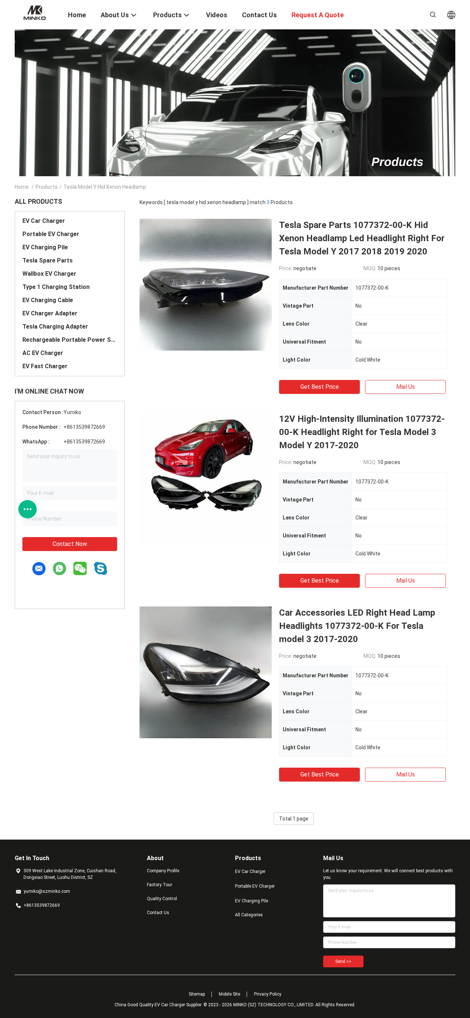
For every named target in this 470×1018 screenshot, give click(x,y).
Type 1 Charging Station (56, 286)
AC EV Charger (42, 352)
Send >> (343, 961)
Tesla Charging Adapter (55, 326)
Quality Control (162, 898)
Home (22, 187)
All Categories (249, 914)
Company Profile (163, 870)
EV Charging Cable (47, 300)
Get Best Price (319, 386)
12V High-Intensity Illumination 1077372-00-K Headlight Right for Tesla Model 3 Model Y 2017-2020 (362, 432)
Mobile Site (229, 994)
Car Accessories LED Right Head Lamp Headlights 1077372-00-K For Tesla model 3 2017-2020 (357, 626)
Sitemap (197, 994)
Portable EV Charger (50, 234)
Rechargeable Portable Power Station (69, 339)
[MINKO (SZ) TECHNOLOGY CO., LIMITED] (36, 12)
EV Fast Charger (45, 366)
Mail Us (405, 386)
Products (47, 187)
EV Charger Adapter (49, 313)
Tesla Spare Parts (47, 260)
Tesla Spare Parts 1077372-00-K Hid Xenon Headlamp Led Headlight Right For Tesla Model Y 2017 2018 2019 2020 (362, 238)
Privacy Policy (267, 994)
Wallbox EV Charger (49, 273)
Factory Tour (159, 884)
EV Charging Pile (45, 247)
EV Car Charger (43, 220)
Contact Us (158, 912)
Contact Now (70, 543)
